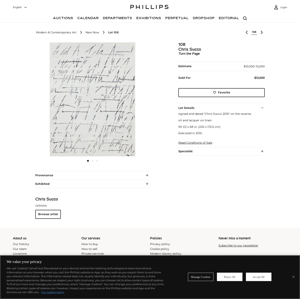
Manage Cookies (200, 276)
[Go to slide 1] (88, 161)
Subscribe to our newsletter (238, 245)
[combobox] (20, 7)
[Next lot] (261, 32)
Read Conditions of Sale (195, 143)
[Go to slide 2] (92, 161)
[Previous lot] (247, 32)
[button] (91, 99)
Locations (20, 253)
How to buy (89, 244)
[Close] (293, 276)
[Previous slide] (54, 99)
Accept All (258, 276)
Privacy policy (160, 244)
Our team (20, 249)
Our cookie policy (52, 292)
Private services (92, 253)
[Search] (245, 18)
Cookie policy (159, 249)
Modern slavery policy (165, 253)
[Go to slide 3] (97, 161)
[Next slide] (130, 99)
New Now (92, 32)
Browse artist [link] (48, 214)
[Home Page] (149, 7)
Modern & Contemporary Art (56, 32)
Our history (21, 244)
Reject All (229, 276)
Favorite (224, 92)
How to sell (89, 249)
